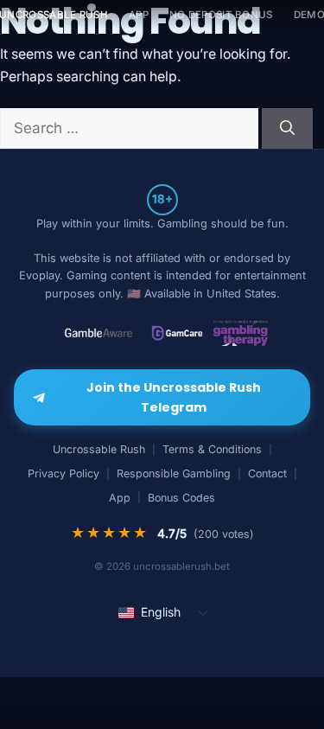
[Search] (287, 129)
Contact (267, 473)
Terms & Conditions (212, 449)
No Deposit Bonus (221, 15)
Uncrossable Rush (99, 449)
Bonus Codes (181, 497)
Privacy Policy (63, 473)
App (139, 15)
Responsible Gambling (174, 473)
